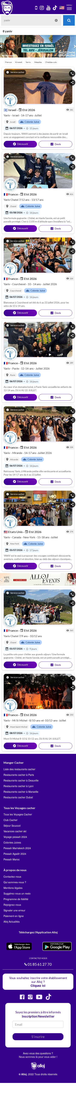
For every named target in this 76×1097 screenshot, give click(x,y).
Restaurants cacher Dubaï (18, 797)
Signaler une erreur (14, 910)
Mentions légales (13, 888)
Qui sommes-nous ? (15, 882)
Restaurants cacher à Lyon (19, 786)
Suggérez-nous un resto (17, 893)
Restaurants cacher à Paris (19, 775)
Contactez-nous (12, 876)
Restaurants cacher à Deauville (21, 780)
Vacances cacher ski (15, 831)
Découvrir (20, 144)
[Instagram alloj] (30, 998)
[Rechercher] (69, 20)
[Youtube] (39, 998)
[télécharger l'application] (36, 8)
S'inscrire (38, 1037)
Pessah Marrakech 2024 (17, 848)
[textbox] (31, 20)
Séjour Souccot (12, 825)
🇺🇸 (62, 7)
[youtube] (48, 8)
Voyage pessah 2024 (15, 837)
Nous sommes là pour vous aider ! (38, 1056)
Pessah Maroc (12, 859)
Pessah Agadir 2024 (15, 853)
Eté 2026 (26, 110)
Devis (55, 144)
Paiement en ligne (14, 916)
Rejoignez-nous (12, 904)
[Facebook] (22, 998)
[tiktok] (55, 8)
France (11, 194)
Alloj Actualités (12, 921)
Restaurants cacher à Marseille (21, 791)
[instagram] (42, 8)
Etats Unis (13, 532)
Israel (10, 110)
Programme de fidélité (16, 899)
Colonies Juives (12, 842)
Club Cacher (10, 820)
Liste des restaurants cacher (19, 769)
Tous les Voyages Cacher (18, 814)
